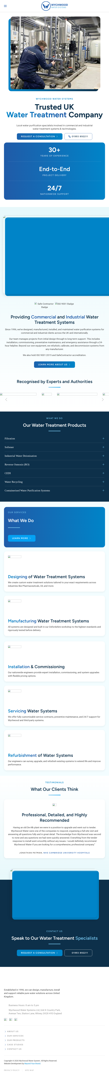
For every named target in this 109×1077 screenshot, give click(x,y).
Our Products (16, 1040)
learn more (20, 538)
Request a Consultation (38, 136)
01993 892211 (80, 136)
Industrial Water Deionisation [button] (21, 455)
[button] (5, 6)
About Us (13, 1031)
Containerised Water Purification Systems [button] (27, 490)
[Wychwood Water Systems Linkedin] (16, 1019)
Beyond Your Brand (32, 1063)
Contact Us (14, 1049)
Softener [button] (9, 447)
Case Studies (15, 1045)
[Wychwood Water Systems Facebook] (5, 1019)
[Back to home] (54, 6)
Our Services (15, 1036)
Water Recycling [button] (14, 481)
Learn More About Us (53, 364)
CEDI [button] (8, 473)
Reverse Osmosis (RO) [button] (17, 464)
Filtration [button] (10, 438)
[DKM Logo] (22, 978)
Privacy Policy (12, 1070)
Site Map (29, 1070)
